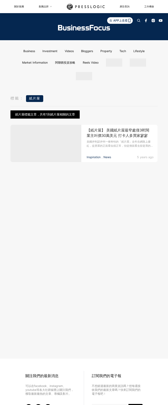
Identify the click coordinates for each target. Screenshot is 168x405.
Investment (49, 51)
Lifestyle (139, 51)
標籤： (17, 98)
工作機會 (149, 6)
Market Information (35, 62)
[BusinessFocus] (84, 27)
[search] (139, 20)
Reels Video (91, 62)
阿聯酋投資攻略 (65, 62)
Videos (69, 51)
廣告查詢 (124, 6)
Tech (122, 51)
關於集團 (19, 6)
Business (29, 51)
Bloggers (87, 51)
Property (106, 51)
